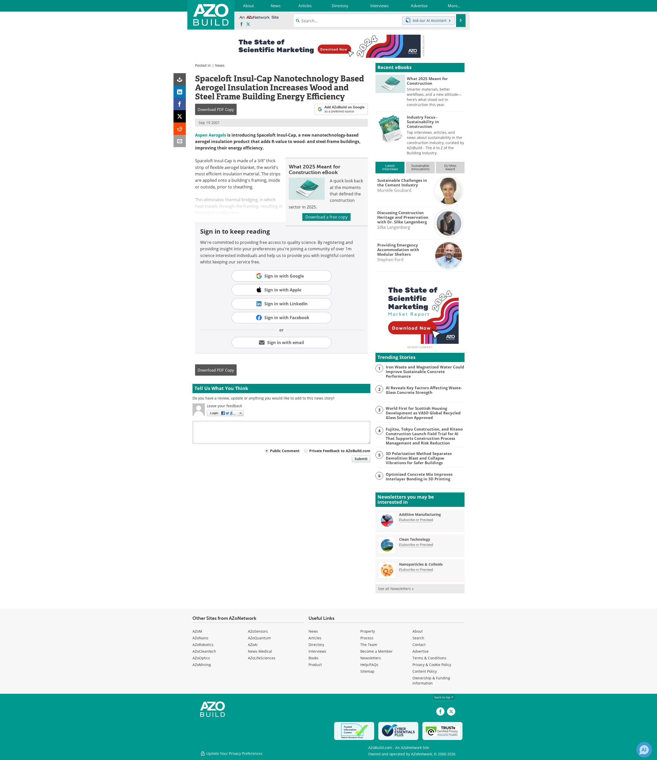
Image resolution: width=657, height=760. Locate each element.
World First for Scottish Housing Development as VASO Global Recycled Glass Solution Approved (423, 413)
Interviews (317, 651)
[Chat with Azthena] (644, 749)
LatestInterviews (390, 167)
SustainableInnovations (420, 167)
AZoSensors (258, 631)
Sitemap (367, 671)
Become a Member (376, 651)
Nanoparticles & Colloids (421, 564)
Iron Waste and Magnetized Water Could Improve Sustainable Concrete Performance (425, 371)
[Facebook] (179, 104)
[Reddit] (179, 128)
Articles (314, 637)
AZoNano (200, 637)
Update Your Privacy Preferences (234, 753)
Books (313, 658)
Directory (316, 644)
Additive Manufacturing (420, 514)
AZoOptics (201, 658)
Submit (361, 458)
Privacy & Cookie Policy (431, 664)
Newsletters (370, 658)
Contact (419, 644)
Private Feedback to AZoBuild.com (339, 450)
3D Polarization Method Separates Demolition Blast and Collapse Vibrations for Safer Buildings (419, 458)
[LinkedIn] (179, 92)
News (220, 65)
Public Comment (284, 450)
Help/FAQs (369, 664)
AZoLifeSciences (261, 658)
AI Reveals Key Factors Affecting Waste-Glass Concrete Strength (424, 390)
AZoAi (253, 644)
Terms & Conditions (429, 658)
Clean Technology (414, 539)
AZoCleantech (204, 651)
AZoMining (201, 664)
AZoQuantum (259, 637)
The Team (368, 644)
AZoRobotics (203, 644)
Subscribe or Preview (416, 519)
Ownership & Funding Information (431, 681)
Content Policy (424, 671)
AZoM (197, 631)
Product (315, 664)
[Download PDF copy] (179, 79)
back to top (442, 697)
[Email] (179, 141)
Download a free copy (326, 217)
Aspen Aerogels (210, 135)
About (417, 631)
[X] (179, 116)
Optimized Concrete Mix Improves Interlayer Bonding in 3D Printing (419, 476)
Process (366, 637)
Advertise (420, 651)
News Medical (260, 651)
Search (418, 637)
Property (367, 631)
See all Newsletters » (396, 588)
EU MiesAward (450, 167)
